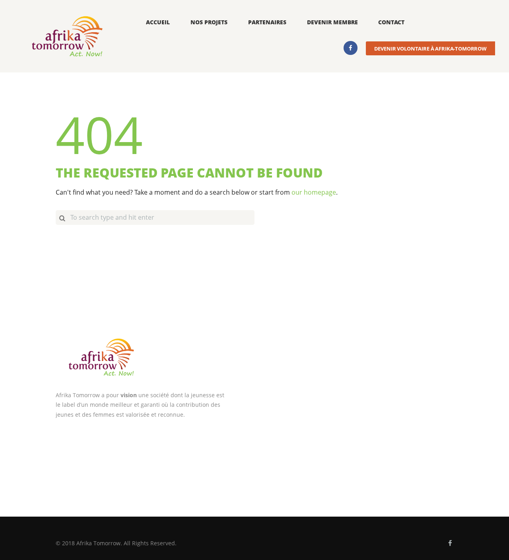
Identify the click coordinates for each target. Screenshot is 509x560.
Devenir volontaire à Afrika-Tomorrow (430, 48)
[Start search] (62, 217)
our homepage (313, 192)
